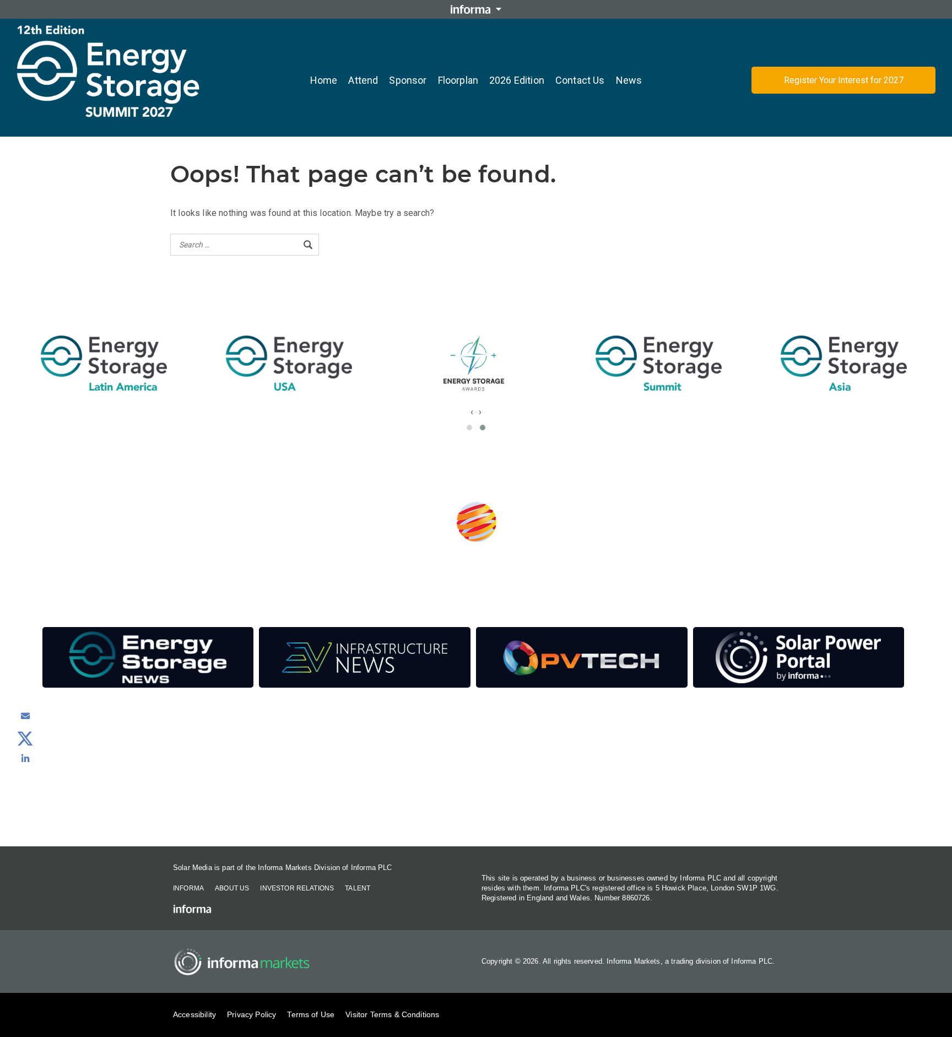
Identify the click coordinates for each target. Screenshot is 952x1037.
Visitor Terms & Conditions (392, 1014)
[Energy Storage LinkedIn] (25, 758)
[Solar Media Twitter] (25, 737)
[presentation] (471, 411)
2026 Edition (516, 80)
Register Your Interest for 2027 (844, 80)
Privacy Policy (251, 1014)
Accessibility (194, 1014)
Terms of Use (310, 1014)
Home (324, 80)
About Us (232, 888)
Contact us (580, 80)
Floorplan (458, 80)
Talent (357, 888)
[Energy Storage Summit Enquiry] (25, 716)
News (629, 80)
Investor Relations (297, 888)
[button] (469, 427)
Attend (363, 80)
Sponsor (407, 80)
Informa (188, 888)
